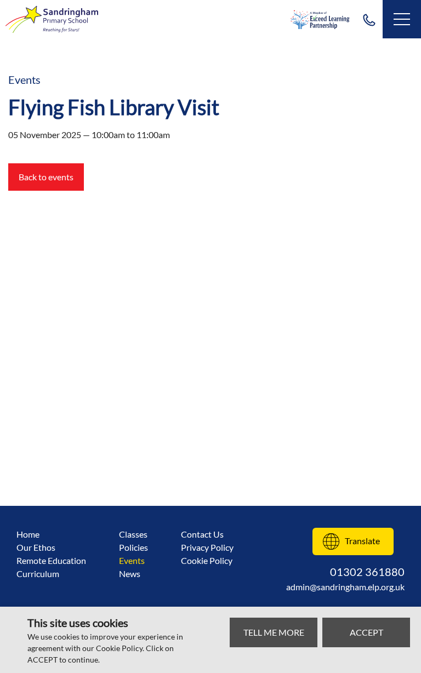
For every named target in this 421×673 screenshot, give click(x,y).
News (129, 573)
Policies (133, 547)
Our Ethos (35, 547)
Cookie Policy (206, 560)
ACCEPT (366, 632)
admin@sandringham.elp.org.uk (345, 586)
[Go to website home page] (52, 19)
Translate (362, 540)
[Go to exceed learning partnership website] (320, 19)
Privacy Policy (207, 547)
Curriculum (37, 573)
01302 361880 (369, 19)
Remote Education (51, 560)
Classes (133, 534)
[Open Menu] (402, 19)
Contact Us (202, 534)
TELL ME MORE (273, 632)
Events (132, 560)
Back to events (46, 177)
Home (27, 534)
